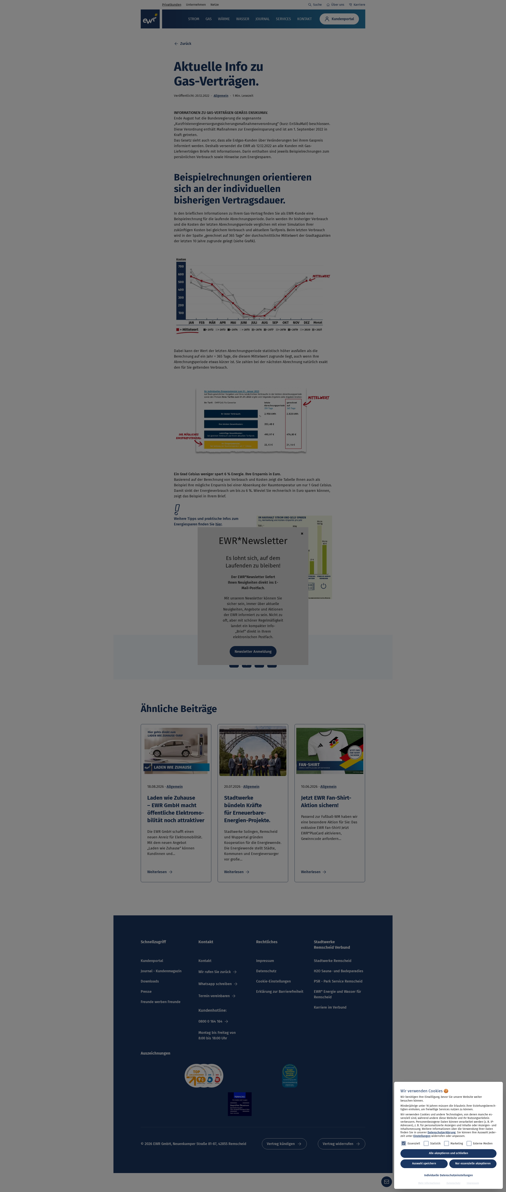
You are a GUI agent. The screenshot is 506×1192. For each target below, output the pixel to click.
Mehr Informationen (429, 1183)
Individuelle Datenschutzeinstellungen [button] (448, 1175)
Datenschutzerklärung (442, 1132)
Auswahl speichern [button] (424, 1163)
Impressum (473, 1183)
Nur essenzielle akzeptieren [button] (473, 1163)
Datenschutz (453, 1183)
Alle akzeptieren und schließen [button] (448, 1153)
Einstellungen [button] (421, 1136)
